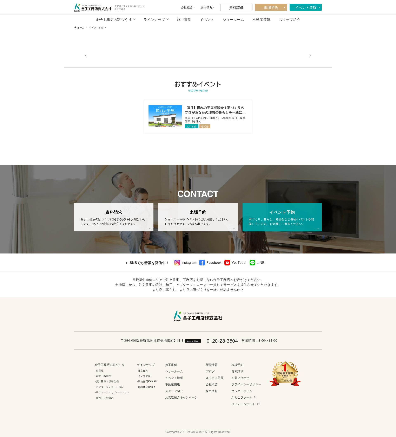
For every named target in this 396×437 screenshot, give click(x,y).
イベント (207, 19)
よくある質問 (215, 377)
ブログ (210, 371)
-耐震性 (99, 370)
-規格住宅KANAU (147, 381)
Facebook (214, 262)
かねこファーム (241, 397)
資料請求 (236, 7)
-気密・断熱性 (103, 376)
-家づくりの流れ (104, 397)
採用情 (204, 7)
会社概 (185, 7)
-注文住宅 (142, 370)
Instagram (189, 262)
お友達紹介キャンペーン (181, 397)
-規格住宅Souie (146, 386)
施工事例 (184, 19)
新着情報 (212, 364)
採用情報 (212, 390)
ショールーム (233, 19)
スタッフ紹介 (289, 19)
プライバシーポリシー (246, 384)
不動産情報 (261, 19)
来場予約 (271, 7)
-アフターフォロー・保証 (109, 386)
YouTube (238, 262)
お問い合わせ (240, 377)
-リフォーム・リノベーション (112, 392)
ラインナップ (154, 19)
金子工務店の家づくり (114, 19)
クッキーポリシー (243, 390)
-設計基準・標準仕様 (107, 381)
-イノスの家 (144, 376)
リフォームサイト (243, 403)
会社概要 (212, 384)
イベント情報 (305, 7)
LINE (261, 262)
